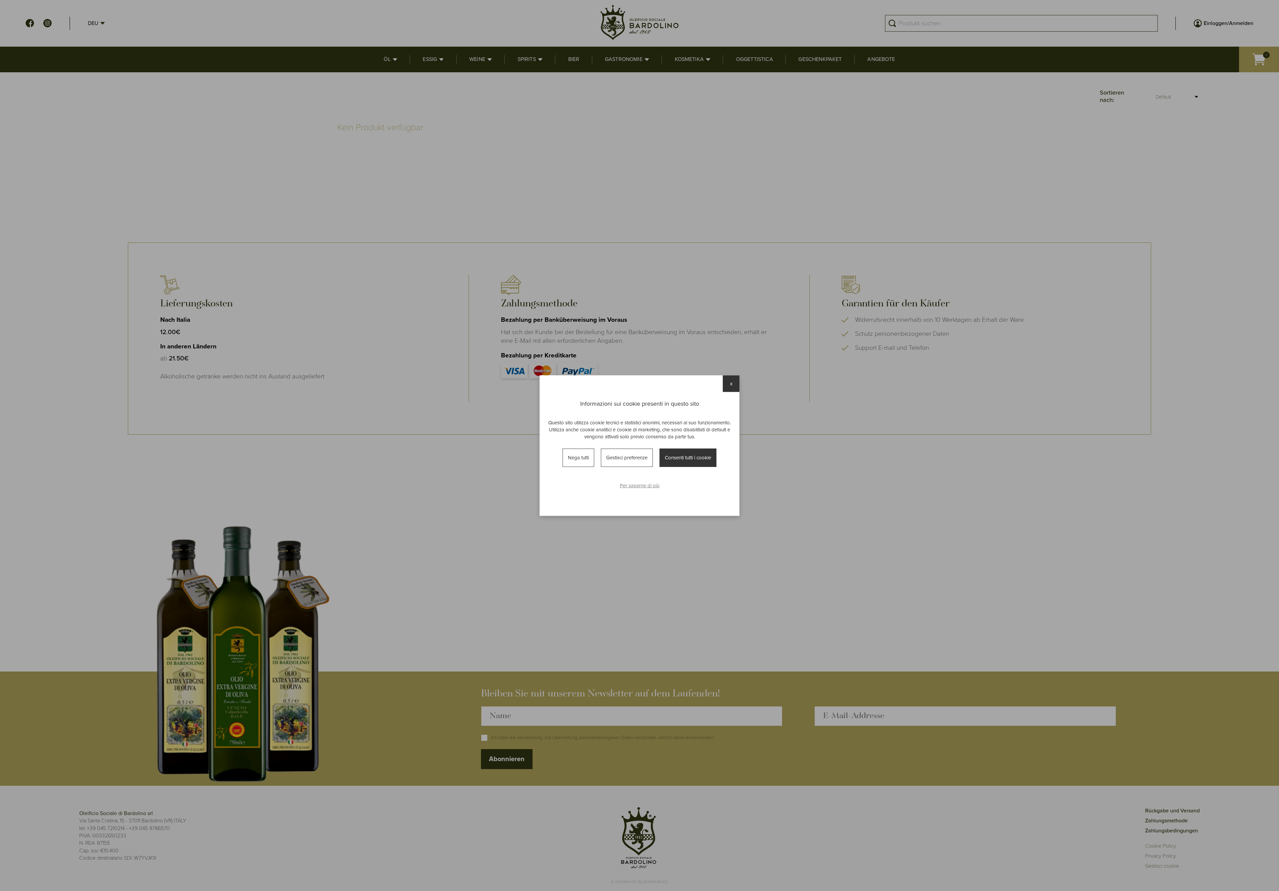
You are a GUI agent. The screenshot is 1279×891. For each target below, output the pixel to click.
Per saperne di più (639, 485)
